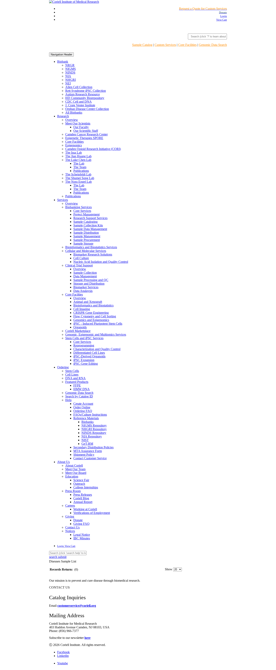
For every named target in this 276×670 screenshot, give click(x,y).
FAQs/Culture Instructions (90, 414)
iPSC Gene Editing (85, 363)
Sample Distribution (86, 232)
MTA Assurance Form (87, 451)
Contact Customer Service (90, 458)
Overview (71, 120)
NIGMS (70, 69)
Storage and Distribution (88, 283)
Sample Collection (85, 272)
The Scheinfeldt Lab (78, 174)
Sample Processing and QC (90, 280)
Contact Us (72, 527)
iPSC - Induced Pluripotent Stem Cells (97, 323)
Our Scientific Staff (85, 130)
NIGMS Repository (94, 425)
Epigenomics (73, 145)
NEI (68, 83)
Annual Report (82, 502)
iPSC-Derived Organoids (89, 356)
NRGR (70, 65)
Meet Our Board (75, 472)
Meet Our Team (75, 469)
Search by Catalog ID (79, 396)
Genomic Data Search (213, 44)
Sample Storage (83, 243)
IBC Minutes (81, 538)
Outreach (79, 483)
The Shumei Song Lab (79, 178)
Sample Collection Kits (88, 225)
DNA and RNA (75, 378)
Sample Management (86, 236)
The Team (79, 167)
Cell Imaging (81, 309)
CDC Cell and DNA (78, 101)
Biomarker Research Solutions (92, 254)
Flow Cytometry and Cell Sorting (94, 316)
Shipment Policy (83, 454)
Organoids (80, 327)
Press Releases (82, 494)
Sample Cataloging (85, 221)
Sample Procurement (86, 240)
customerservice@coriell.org (76, 605)
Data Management (85, 276)
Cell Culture (81, 258)
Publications (81, 170)
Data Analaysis (83, 291)
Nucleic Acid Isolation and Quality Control (100, 261)
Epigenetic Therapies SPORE (84, 138)
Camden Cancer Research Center (86, 134)
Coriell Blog (81, 498)
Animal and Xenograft (87, 301)
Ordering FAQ (82, 411)
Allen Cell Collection (78, 87)
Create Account (83, 403)
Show (168, 569)
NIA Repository (91, 436)
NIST (85, 440)
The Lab (78, 163)
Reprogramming (83, 345)
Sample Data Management (90, 229)
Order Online (81, 407)
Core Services (82, 210)
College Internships (85, 487)
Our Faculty (81, 127)
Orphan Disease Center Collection (87, 109)
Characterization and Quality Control (96, 349)
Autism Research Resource (82, 94)
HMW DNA (81, 389)
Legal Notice (81, 534)
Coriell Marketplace (78, 331)
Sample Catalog (142, 44)
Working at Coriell (85, 509)
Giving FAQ (81, 523)
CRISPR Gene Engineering (91, 312)
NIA (68, 76)
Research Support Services (90, 218)
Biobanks (87, 422)
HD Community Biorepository (84, 98)
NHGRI (70, 79)
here (87, 637)
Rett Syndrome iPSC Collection (85, 90)
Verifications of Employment (91, 513)
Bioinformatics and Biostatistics (93, 305)
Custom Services (165, 44)
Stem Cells (72, 371)
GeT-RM (87, 443)
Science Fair (81, 480)
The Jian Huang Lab (78, 156)
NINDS (70, 72)
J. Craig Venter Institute (80, 105)
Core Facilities (187, 44)
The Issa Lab (73, 152)
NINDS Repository (93, 432)
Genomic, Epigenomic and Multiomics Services (95, 334)
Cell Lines (71, 374)
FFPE (77, 385)
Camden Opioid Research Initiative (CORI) (93, 149)
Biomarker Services (85, 287)
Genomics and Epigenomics (91, 320)
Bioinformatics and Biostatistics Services (91, 247)
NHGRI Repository (94, 429)
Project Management (86, 214)
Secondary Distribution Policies (93, 447)
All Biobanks (73, 112)
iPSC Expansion (83, 360)
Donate (78, 520)
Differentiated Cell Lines (89, 352)
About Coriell (74, 465)
